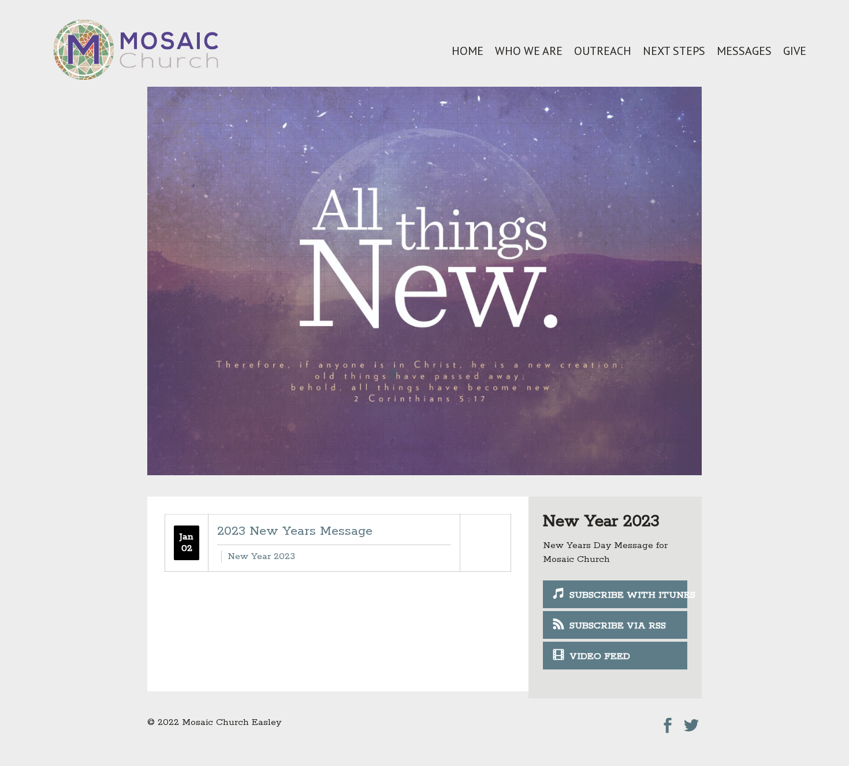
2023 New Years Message (295, 531)
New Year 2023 (261, 556)
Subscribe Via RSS (617, 626)
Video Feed (599, 656)
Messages (744, 50)
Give (794, 50)
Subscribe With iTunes (628, 595)
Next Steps (674, 50)
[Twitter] (691, 722)
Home (467, 50)
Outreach (602, 50)
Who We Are (529, 50)
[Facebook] (667, 722)
